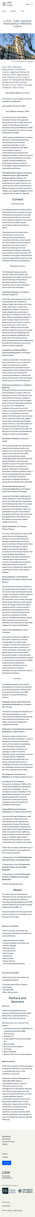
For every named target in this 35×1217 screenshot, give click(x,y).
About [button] (4, 1144)
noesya (10, 1210)
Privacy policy (6, 1205)
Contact (6, 1163)
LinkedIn (4, 1153)
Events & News (8, 1141)
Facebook (5, 1157)
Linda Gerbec (21, 61)
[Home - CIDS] (8, 4)
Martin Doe (16, 877)
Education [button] (6, 1136)
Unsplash (30, 61)
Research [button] (6, 1139)
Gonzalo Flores (24, 860)
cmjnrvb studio (17, 1210)
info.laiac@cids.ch (16, 884)
